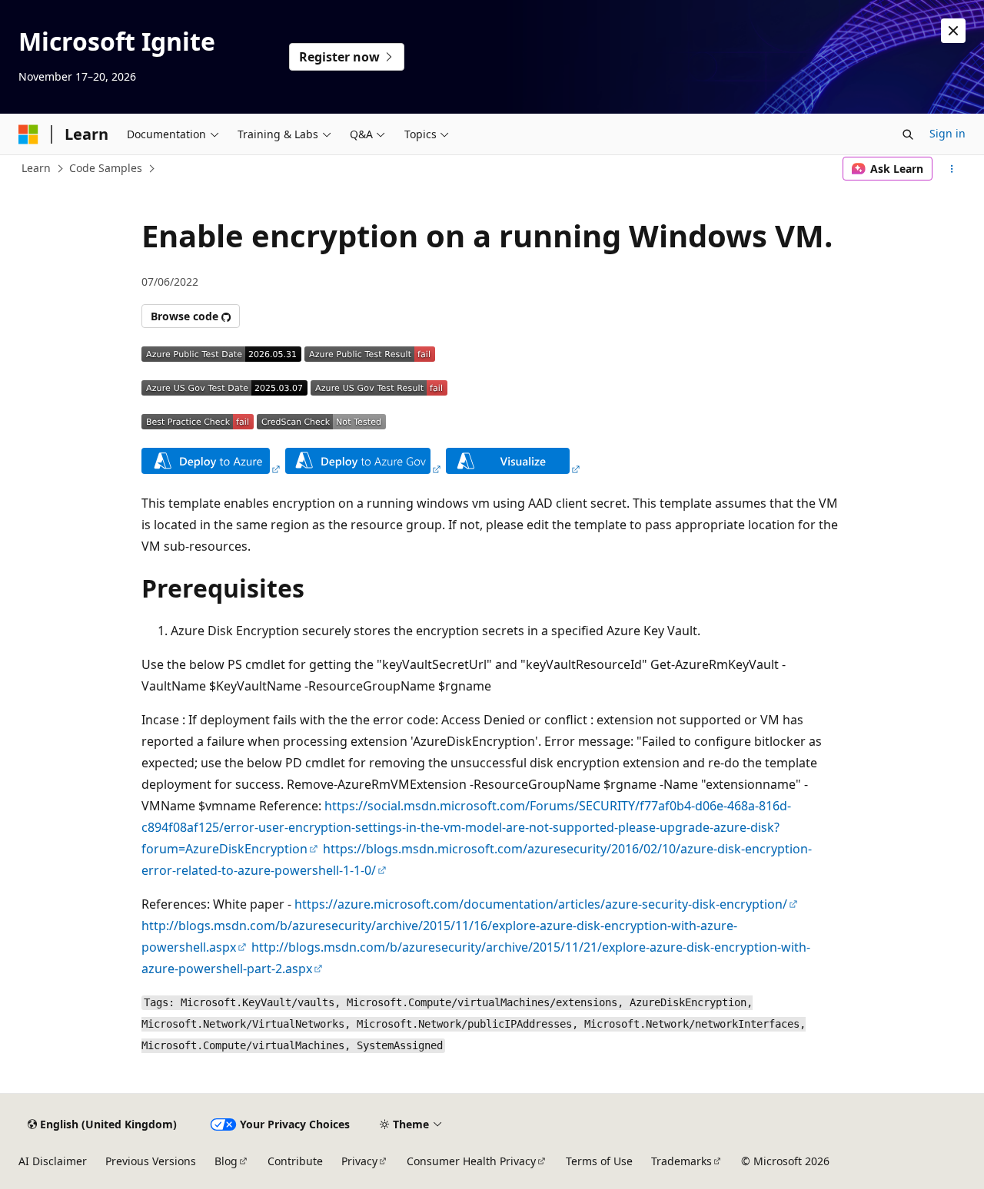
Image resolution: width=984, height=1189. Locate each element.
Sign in (947, 133)
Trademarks (681, 1161)
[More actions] (952, 169)
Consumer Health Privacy (471, 1161)
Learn (36, 168)
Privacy (359, 1161)
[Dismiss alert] (953, 30)
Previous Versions (150, 1161)
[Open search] (908, 134)
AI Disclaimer (52, 1161)
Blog (226, 1161)
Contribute (295, 1161)
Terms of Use (599, 1161)
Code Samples (105, 168)
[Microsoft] (28, 134)
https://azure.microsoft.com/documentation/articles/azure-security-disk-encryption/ (540, 904)
